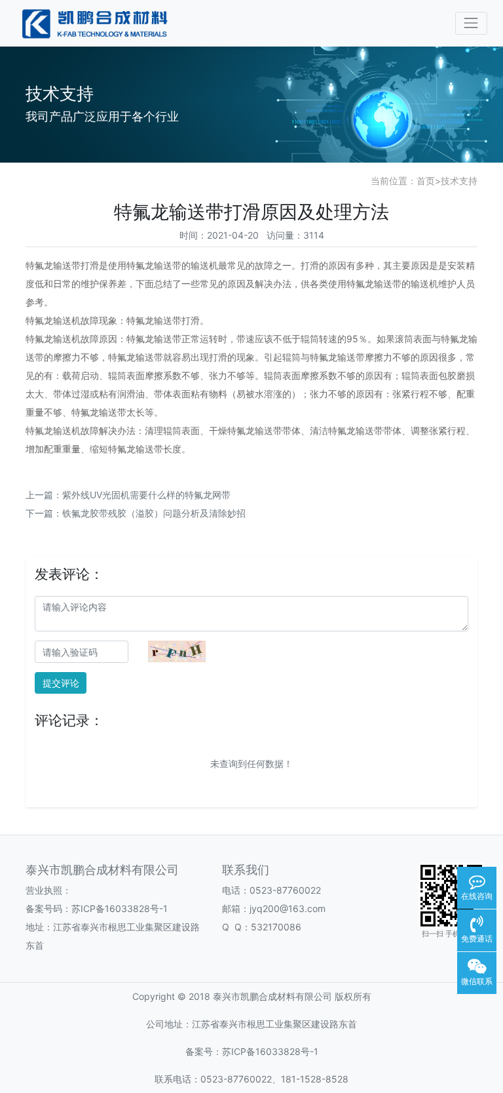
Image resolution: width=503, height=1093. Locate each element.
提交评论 (61, 682)
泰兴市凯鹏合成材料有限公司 (272, 996)
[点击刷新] (177, 651)
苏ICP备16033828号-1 (119, 908)
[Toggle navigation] (471, 23)
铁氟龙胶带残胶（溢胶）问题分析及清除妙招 (154, 513)
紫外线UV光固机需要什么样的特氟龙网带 (146, 494)
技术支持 (459, 180)
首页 (426, 180)
